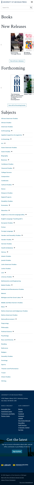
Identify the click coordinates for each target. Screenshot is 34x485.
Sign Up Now (17, 451)
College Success (6, 172)
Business (4, 160)
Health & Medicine (7, 248)
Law (2, 272)
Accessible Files (5, 409)
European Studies (7, 223)
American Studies (7, 126)
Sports (3, 364)
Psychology (5, 336)
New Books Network (24, 421)
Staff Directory (22, 425)
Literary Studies (6, 277)
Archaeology (5, 139)
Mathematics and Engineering (11, 281)
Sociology (4, 360)
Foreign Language (7, 231)
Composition (5, 176)
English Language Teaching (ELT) (12, 219)
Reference (4, 348)
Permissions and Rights (8, 414)
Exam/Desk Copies (6, 411)
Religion (3, 352)
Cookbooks (4, 180)
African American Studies (9, 118)
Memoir (3, 293)
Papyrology (5, 323)
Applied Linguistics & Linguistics (11, 135)
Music (3, 307)
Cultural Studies (6, 184)
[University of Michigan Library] (7, 465)
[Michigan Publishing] (21, 465)
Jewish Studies (6, 260)
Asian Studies (5, 151)
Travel (3, 373)
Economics (4, 205)
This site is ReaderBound (26, 482)
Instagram (21, 416)
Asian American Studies (9, 147)
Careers (20, 411)
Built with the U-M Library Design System (12, 477)
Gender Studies (6, 239)
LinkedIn (20, 418)
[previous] (1, 44)
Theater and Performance (9, 368)
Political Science (6, 331)
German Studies (6, 244)
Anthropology (5, 131)
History (3, 252)
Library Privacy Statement (8, 480)
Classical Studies (6, 168)
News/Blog (21, 423)
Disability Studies (7, 201)
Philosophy (4, 327)
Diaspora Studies (7, 193)
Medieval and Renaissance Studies (12, 289)
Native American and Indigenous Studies (14, 311)
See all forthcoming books (17, 105)
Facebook (21, 414)
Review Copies (5, 416)
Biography (4, 156)
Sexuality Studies (7, 356)
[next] (33, 44)
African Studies (6, 122)
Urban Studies (6, 377)
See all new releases (17, 61)
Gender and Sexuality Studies (11, 235)
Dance (3, 189)
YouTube (20, 430)
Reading (4, 344)
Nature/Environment (8, 319)
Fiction (3, 227)
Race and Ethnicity (7, 340)
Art (2, 143)
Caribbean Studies (7, 164)
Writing (3, 381)
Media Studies (5, 285)
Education (4, 210)
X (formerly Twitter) (24, 427)
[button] (11, 131)
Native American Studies (9, 315)
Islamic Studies (6, 256)
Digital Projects (6, 197)
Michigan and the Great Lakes (11, 297)
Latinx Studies (6, 268)
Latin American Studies (9, 264)
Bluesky (20, 409)
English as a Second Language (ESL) (13, 214)
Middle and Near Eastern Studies (12, 302)
